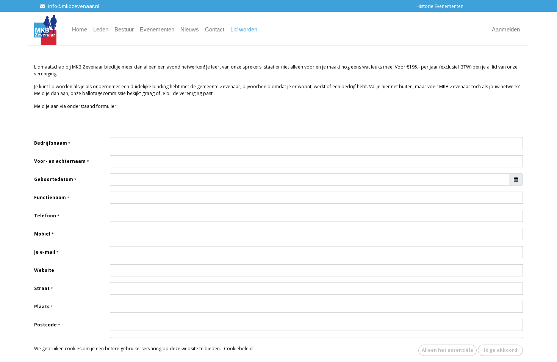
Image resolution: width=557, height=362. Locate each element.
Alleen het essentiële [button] (447, 350)
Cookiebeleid (238, 348)
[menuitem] (79, 29)
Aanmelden (506, 29)
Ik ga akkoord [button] (500, 350)
